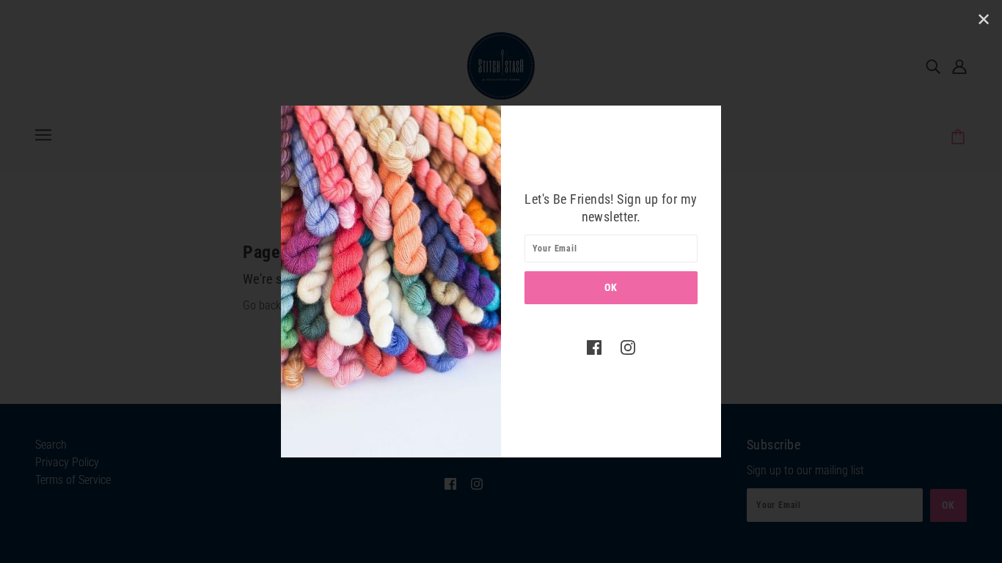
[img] (594, 346)
